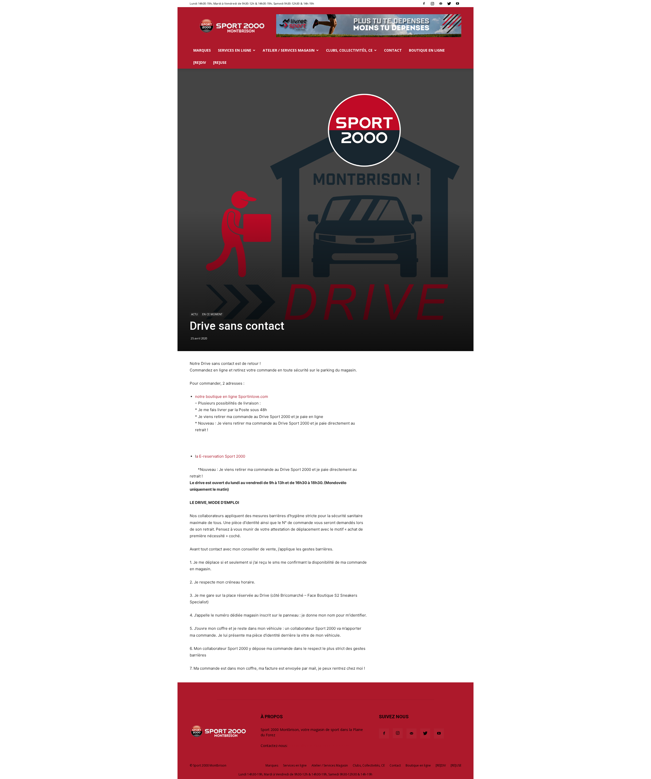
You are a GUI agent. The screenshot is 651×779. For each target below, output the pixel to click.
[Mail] (441, 3)
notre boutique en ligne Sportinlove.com (231, 396)
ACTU (194, 314)
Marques (202, 50)
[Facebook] (424, 3)
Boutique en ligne (427, 50)
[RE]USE (220, 62)
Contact (393, 50)
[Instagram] (432, 3)
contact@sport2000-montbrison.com (319, 745)
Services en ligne (234, 50)
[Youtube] (457, 3)
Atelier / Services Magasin (289, 50)
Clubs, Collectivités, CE (349, 50)
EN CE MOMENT (212, 314)
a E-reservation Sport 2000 (220, 456)
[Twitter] (449, 3)
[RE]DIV (199, 62)
